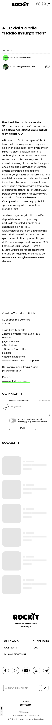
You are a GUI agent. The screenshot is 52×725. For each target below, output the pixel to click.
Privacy (2, 712)
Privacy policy (33, 716)
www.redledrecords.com (16, 230)
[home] (20, 4)
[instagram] (15, 670)
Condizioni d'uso (19, 716)
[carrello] (38, 4)
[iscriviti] (45, 688)
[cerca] (44, 4)
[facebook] (5, 670)
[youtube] (26, 670)
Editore (24, 702)
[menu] (3, 4)
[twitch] (36, 670)
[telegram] (46, 670)
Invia (22, 427)
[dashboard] (49, 4)
